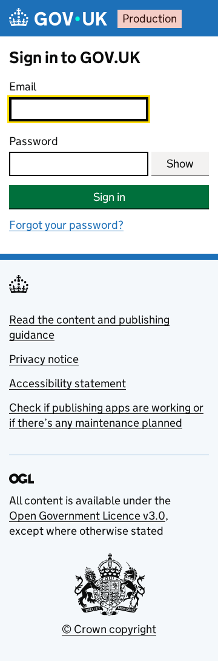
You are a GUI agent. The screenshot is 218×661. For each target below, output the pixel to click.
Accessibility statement (67, 383)
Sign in (109, 197)
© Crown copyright (109, 629)
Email (22, 86)
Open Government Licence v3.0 (87, 516)
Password (33, 141)
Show (180, 164)
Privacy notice (44, 359)
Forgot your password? (66, 225)
